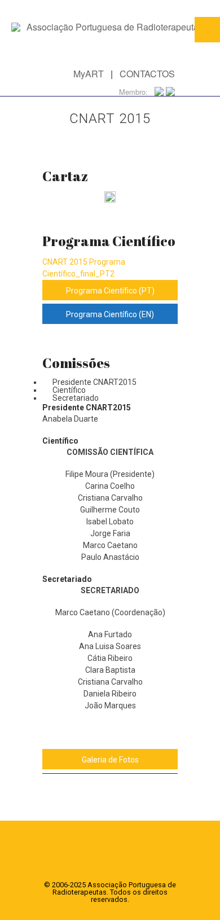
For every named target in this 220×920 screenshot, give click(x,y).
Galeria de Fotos (110, 759)
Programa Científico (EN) (110, 314)
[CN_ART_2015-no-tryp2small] (110, 198)
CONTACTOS (147, 73)
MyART (88, 73)
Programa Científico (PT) (110, 290)
